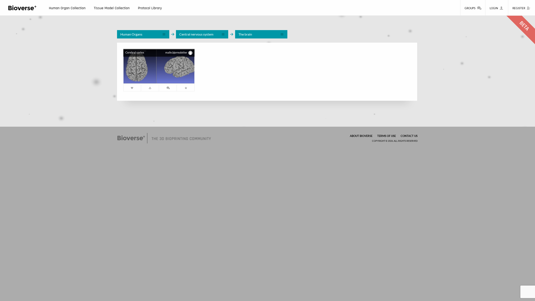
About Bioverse (361, 136)
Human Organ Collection (67, 8)
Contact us (409, 136)
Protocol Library (150, 8)
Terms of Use (386, 136)
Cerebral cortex (134, 52)
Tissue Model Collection (112, 8)
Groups (470, 8)
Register (518, 8)
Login (494, 8)
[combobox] (143, 34)
